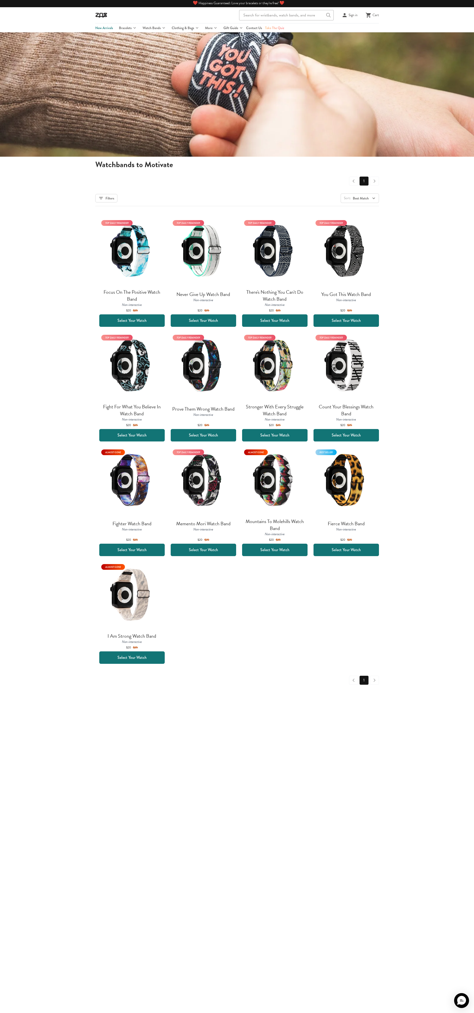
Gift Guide (230, 27)
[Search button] (328, 15)
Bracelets (125, 27)
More (208, 27)
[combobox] (286, 15)
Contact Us (254, 27)
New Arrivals (104, 27)
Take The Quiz (274, 27)
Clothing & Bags (183, 27)
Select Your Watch (132, 320)
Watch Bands (152, 27)
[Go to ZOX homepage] (101, 15)
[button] (461, 1000)
